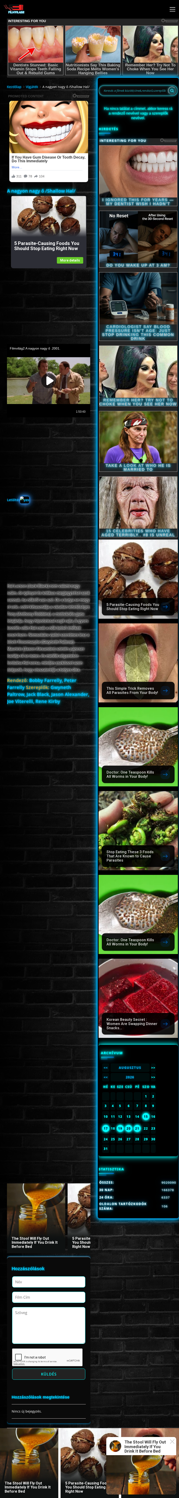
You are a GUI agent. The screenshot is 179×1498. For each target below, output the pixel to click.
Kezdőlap (14, 87)
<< (106, 1068)
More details (70, 260)
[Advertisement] (48, 300)
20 (129, 1128)
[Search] (172, 91)
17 (106, 1128)
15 (146, 1116)
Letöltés (13, 500)
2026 (130, 1077)
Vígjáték (32, 87)
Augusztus (130, 1068)
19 (120, 1128)
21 (137, 1128)
